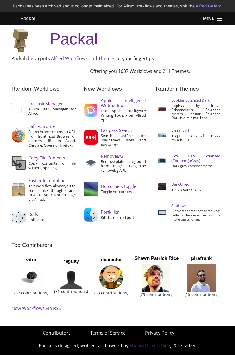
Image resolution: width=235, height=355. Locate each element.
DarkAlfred (180, 184)
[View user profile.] (31, 277)
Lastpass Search (116, 130)
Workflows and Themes (90, 58)
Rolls (33, 214)
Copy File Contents (46, 158)
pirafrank (201, 258)
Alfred (57, 58)
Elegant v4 (180, 130)
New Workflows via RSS (36, 308)
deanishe (111, 259)
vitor (31, 259)
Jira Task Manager (45, 103)
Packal (27, 18)
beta (33, 58)
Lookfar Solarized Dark (190, 100)
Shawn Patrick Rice (156, 258)
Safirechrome (41, 126)
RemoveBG (112, 156)
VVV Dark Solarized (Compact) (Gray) (196, 158)
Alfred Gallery (208, 5)
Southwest (180, 205)
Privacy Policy (159, 333)
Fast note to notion (47, 180)
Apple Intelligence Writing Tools (123, 102)
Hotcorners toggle (118, 186)
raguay (71, 261)
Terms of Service (108, 333)
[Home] (21, 39)
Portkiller (110, 212)
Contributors (57, 333)
